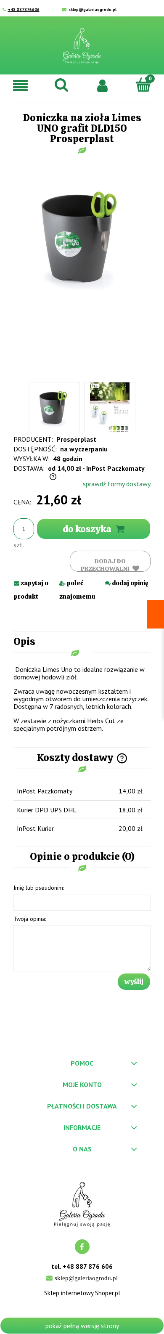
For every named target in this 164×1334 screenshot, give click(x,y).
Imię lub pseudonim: (38, 887)
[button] (20, 85)
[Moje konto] (102, 84)
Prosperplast (76, 439)
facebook (82, 1246)
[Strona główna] (82, 46)
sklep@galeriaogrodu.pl (92, 9)
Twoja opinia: (29, 919)
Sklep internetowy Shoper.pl (82, 1293)
